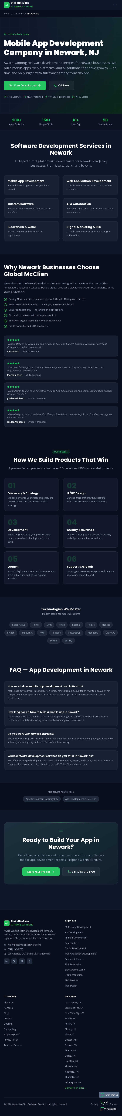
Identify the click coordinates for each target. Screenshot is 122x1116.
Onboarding (10, 1029)
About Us (8, 1002)
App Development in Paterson (80, 798)
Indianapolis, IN (73, 1082)
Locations (19, 13)
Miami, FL (70, 1034)
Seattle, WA (71, 1018)
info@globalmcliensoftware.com (24, 944)
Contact (8, 1018)
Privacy (94, 1104)
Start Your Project (38, 871)
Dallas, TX (70, 1055)
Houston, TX (71, 1060)
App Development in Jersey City (42, 798)
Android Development (76, 937)
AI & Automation (73, 964)
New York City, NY (74, 1013)
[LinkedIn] (7, 961)
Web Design (71, 985)
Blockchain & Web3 (75, 969)
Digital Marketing (73, 974)
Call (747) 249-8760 (83, 871)
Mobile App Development (78, 926)
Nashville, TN (71, 1071)
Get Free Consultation (23, 85)
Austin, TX (70, 1023)
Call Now (63, 85)
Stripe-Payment (12, 1034)
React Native (71, 943)
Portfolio (8, 1007)
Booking (8, 1023)
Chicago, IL (70, 1029)
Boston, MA (71, 1039)
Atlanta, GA (70, 1050)
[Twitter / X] (14, 961)
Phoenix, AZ (71, 1066)
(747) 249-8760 (15, 949)
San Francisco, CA (74, 1007)
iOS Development (74, 932)
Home (7, 13)
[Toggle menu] (115, 5)
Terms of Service (12, 1045)
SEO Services (71, 980)
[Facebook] (29, 961)
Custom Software (74, 959)
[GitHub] (22, 961)
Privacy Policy (11, 1039)
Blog (6, 1013)
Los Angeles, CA (73, 1002)
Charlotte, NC (72, 1076)
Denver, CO (71, 1045)
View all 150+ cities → (76, 1087)
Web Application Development (80, 953)
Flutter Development (75, 948)
